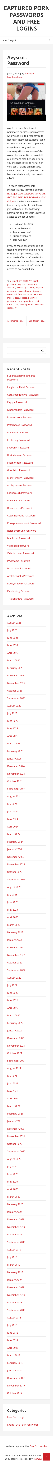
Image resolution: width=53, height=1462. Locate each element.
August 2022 (14, 977)
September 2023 (16, 879)
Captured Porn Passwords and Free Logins (26, 18)
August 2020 (14, 1159)
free (20, 294)
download (12, 294)
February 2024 (15, 841)
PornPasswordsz (38, 1446)
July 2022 (12, 985)
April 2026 (12, 653)
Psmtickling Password (19, 591)
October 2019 (14, 1234)
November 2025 (16, 683)
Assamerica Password (16, 320)
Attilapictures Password (20, 485)
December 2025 (15, 675)
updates (29, 304)
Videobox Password (18, 545)
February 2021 (15, 1113)
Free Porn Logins (15, 77)
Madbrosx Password (18, 538)
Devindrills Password (18, 432)
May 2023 (12, 909)
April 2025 (12, 736)
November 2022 (16, 955)
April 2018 (12, 1347)
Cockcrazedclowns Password (23, 394)
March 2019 (13, 1264)
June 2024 (12, 811)
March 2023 (13, 924)
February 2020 (15, 1204)
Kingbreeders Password (20, 409)
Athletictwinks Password (20, 576)
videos (10, 307)
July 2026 (12, 630)
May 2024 (12, 819)
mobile (10, 297)
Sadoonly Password (18, 447)
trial (17, 304)
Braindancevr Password (20, 455)
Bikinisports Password (19, 508)
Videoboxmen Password (20, 553)
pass (17, 297)
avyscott (11, 287)
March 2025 (13, 743)
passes (23, 297)
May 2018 (12, 1340)
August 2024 (14, 796)
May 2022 (12, 1000)
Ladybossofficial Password (21, 387)
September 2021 (16, 1060)
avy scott (23, 280)
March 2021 (13, 1106)
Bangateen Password (37, 320)
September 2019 (16, 1242)
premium (28, 301)
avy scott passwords (27, 284)
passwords (12, 301)
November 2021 (16, 1045)
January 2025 (14, 758)
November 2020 (16, 1136)
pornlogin (29, 73)
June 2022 (12, 992)
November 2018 (16, 1295)
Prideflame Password (18, 561)
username (39, 304)
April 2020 (12, 1189)
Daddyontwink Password (20, 583)
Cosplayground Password (21, 515)
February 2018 (15, 1363)
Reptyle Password (17, 402)
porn (21, 301)
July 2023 (12, 894)
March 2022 (13, 1015)
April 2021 (12, 1098)
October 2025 (14, 690)
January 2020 (14, 1211)
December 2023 (15, 856)
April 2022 (12, 1008)
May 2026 (12, 645)
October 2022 (14, 962)
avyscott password (25, 287)
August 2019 (14, 1249)
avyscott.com (25, 291)
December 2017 (15, 1378)
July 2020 (12, 1166)
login (29, 294)
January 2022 (14, 1030)
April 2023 (12, 917)
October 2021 (14, 1053)
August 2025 (14, 705)
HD (24, 294)
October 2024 (14, 781)
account (14, 280)
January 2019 (14, 1279)
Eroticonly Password (18, 440)
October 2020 (14, 1143)
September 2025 (16, 698)
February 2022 (15, 1023)
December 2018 (15, 1287)
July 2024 (12, 804)
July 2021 (12, 1076)
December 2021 (15, 1038)
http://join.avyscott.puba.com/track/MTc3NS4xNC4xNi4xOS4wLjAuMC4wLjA (26, 197)
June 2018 (12, 1332)
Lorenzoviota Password (20, 417)
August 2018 (14, 1317)
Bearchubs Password (18, 568)
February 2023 (15, 932)
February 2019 (15, 1272)
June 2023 (12, 902)
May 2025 (12, 728)
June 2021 (12, 1083)
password (33, 297)
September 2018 (16, 1310)
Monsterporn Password (20, 477)
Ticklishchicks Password (20, 598)
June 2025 (12, 720)
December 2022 (15, 947)
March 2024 (13, 834)
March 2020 (13, 1196)
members (37, 294)
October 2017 (14, 1393)
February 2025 (15, 751)
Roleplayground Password (21, 530)
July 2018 (12, 1325)
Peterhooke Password (19, 425)
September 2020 (16, 1151)
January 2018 (14, 1370)
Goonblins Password (18, 470)
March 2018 (13, 1355)
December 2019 (15, 1219)
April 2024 (12, 826)
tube (22, 304)
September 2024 (16, 788)
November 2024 (16, 773)
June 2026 (12, 637)
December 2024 (15, 766)
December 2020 (15, 1128)
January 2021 (14, 1121)
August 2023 (14, 887)
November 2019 (16, 1227)
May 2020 (12, 1181)
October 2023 (14, 872)
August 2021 (14, 1068)
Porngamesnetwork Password (24, 523)
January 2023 (14, 940)
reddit (36, 301)
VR (16, 307)
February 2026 (15, 668)
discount (37, 291)
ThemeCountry (40, 1458)
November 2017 (16, 1385)
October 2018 (14, 1302)
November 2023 (16, 864)
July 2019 (12, 1257)
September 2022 (16, 970)
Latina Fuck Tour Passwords (22, 1424)
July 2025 (12, 713)
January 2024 (14, 849)
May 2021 (12, 1091)
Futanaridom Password (20, 462)
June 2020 (12, 1174)
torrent (10, 304)
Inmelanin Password (18, 500)
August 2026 (14, 622)
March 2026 (13, 660)
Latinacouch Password (19, 493)
